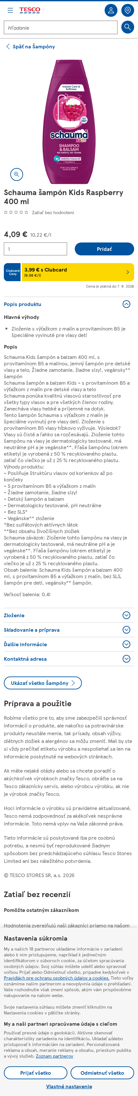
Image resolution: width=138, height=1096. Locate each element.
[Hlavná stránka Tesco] (30, 10)
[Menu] (10, 10)
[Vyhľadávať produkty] (127, 27)
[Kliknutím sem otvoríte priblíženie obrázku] (16, 174)
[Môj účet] (111, 10)
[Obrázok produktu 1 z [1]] (69, 121)
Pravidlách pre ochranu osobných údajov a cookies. (56, 977)
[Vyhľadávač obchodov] (127, 10)
